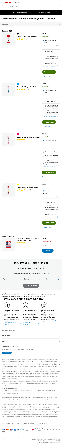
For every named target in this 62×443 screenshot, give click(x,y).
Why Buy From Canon (47, 321)
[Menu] (58, 2)
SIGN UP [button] (7, 352)
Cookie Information (28, 423)
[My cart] (54, 2)
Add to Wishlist (47, 76)
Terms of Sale (6, 423)
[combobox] (31, 6)
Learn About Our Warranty (27, 323)
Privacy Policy (16, 423)
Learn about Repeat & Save (49, 66)
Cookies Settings (42, 423)
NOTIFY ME (49, 250)
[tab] (24, 268)
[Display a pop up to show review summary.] (31, 39)
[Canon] (7, 2)
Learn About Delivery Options (10, 323)
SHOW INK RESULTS (32, 285)
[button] (48, 273)
